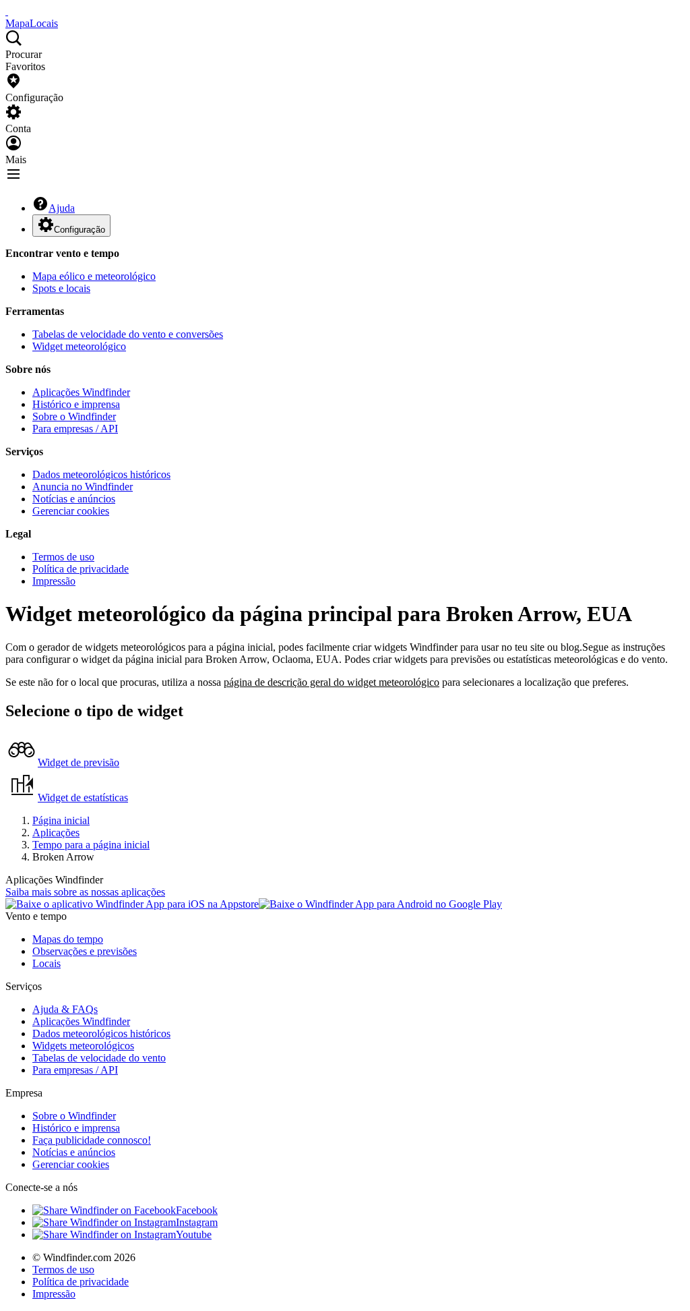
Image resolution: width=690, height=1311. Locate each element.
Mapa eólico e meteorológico (94, 276)
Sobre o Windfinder (74, 416)
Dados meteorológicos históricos (101, 474)
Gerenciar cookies (70, 511)
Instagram (197, 1222)
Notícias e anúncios (73, 498)
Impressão (53, 581)
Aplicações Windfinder (81, 392)
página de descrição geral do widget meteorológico (331, 682)
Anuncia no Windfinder (82, 486)
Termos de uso (63, 556)
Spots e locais (61, 288)
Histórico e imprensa (76, 404)
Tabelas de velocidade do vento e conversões (127, 334)
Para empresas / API (75, 428)
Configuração (79, 230)
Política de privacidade (80, 569)
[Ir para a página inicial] (6, 11)
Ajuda (62, 208)
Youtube (194, 1234)
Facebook (197, 1210)
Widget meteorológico (79, 346)
